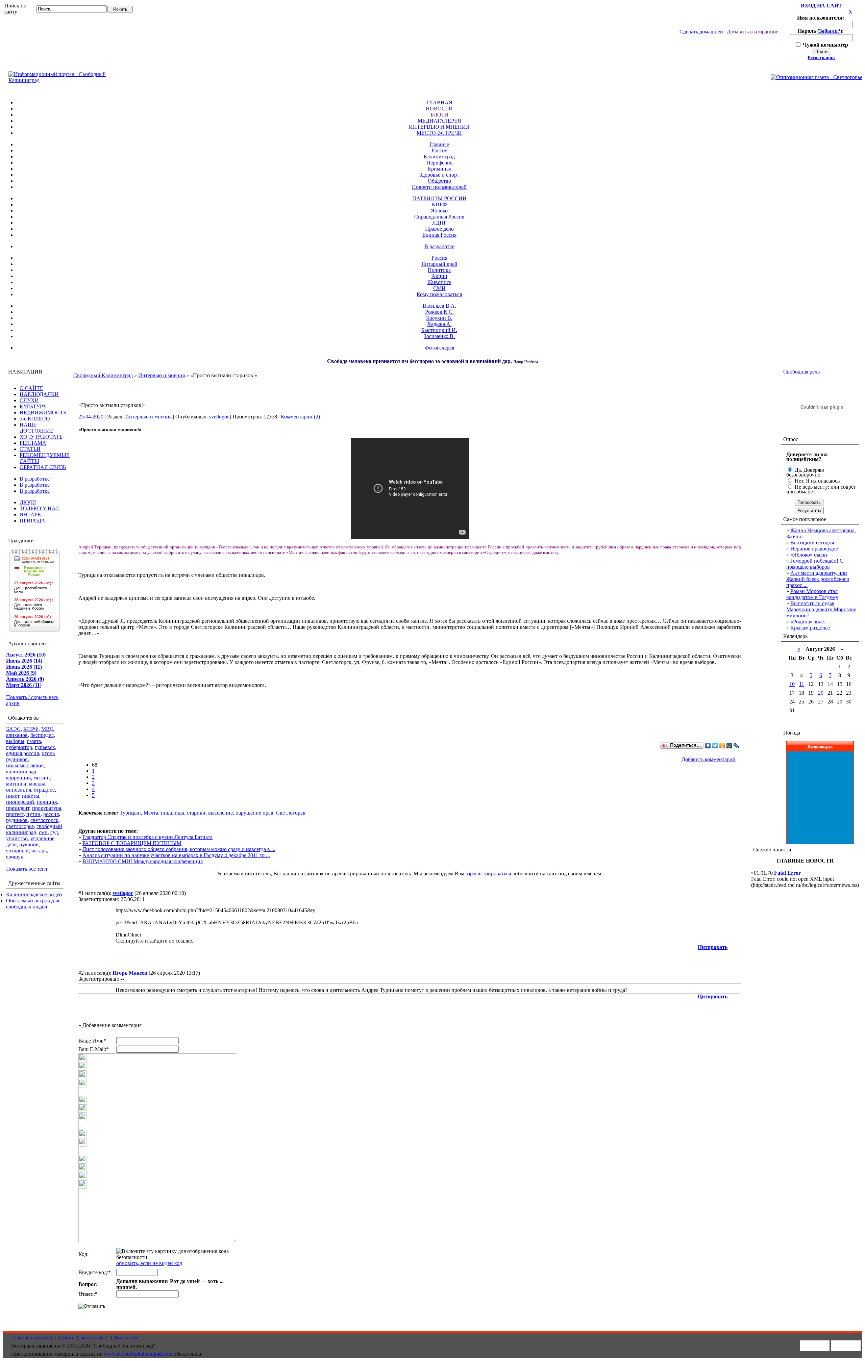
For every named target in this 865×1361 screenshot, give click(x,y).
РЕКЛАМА (33, 443)
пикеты (30, 796)
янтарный (17, 850)
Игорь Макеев (130, 973)
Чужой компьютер (824, 45)
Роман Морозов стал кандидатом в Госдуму (812, 594)
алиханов (17, 735)
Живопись (439, 282)
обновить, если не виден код (149, 1263)
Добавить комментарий (709, 759)
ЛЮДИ (28, 502)
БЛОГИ (439, 115)
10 (792, 684)
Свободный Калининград (103, 375)
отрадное (44, 790)
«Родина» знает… (811, 621)
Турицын (130, 813)
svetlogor (219, 416)
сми (43, 832)
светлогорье (20, 826)
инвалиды (172, 813)
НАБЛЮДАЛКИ (39, 394)
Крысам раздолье (810, 628)
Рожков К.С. (439, 312)
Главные (439, 144)
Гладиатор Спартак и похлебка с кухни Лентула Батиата (147, 837)
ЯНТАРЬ (30, 514)
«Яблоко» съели (808, 555)
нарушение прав (254, 813)
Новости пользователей (439, 187)
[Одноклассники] (722, 745)
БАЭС (13, 729)
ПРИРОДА (32, 520)
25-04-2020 (90, 416)
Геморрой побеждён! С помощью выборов (814, 564)
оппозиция (18, 790)
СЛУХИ (29, 400)
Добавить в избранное (752, 31)
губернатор (19, 747)
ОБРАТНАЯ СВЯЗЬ (43, 467)
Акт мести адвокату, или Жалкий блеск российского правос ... (817, 579)
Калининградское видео (34, 894)
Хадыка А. (439, 324)
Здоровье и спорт (439, 175)
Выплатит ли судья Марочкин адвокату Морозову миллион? (821, 609)
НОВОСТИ (439, 108)
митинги (16, 784)
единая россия (22, 753)
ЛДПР (439, 223)
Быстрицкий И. (439, 330)
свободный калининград (34, 829)
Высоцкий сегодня (812, 542)
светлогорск (44, 820)
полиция (47, 802)
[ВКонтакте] (708, 745)
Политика (439, 270)
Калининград (439, 156)
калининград (21, 771)
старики (196, 813)
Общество (439, 181)
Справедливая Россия (439, 217)
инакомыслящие (25, 765)
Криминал (439, 169)
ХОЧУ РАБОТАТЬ (41, 437)
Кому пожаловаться (439, 294)
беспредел (42, 735)
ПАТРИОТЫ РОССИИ (439, 198)
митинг (41, 777)
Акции (439, 276)
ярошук (14, 856)
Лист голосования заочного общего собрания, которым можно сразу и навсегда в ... (178, 849)
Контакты (126, 1337)
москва (37, 784)
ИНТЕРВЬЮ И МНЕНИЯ (439, 127)
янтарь (39, 850)
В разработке (439, 246)
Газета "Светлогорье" (83, 1337)
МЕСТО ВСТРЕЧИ (439, 133)
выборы (15, 741)
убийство (17, 838)
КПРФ (439, 204)
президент (17, 808)
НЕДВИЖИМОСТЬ (43, 412)
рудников (17, 820)
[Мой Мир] (729, 745)
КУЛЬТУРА (33, 406)
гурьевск (45, 747)
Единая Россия (439, 235)
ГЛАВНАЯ (439, 102)
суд (54, 832)
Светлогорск (290, 813)
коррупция (18, 777)
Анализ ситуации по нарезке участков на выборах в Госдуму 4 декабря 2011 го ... (176, 855)
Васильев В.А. (439, 306)
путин (33, 814)
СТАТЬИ (30, 449)
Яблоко (439, 210)
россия (51, 814)
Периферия (439, 162)
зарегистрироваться (488, 873)
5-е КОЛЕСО (35, 418)
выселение (220, 813)
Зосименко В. (439, 336)
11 (801, 684)
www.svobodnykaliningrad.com (138, 1354)
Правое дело (439, 229)
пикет (12, 796)
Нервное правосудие (814, 548)
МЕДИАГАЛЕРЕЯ (439, 121)
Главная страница (31, 1337)
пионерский (20, 802)
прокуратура (46, 808)
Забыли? (829, 31)
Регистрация (821, 57)
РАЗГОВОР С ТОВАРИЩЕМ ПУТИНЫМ (131, 843)
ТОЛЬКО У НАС (39, 508)
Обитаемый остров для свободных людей (32, 903)
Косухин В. (439, 318)
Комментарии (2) (300, 416)
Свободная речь (801, 372)
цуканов (29, 844)
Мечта (151, 813)
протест (15, 814)
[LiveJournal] (736, 745)
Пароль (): (821, 31)
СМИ (439, 288)
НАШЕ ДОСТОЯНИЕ (36, 428)
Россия (439, 150)
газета (34, 741)
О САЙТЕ (31, 388)
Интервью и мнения (161, 375)
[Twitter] (715, 745)
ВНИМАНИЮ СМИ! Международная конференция (142, 861)
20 (820, 693)
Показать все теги (26, 869)
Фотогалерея (439, 348)
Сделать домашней (701, 31)
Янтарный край (439, 264)
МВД (47, 729)
